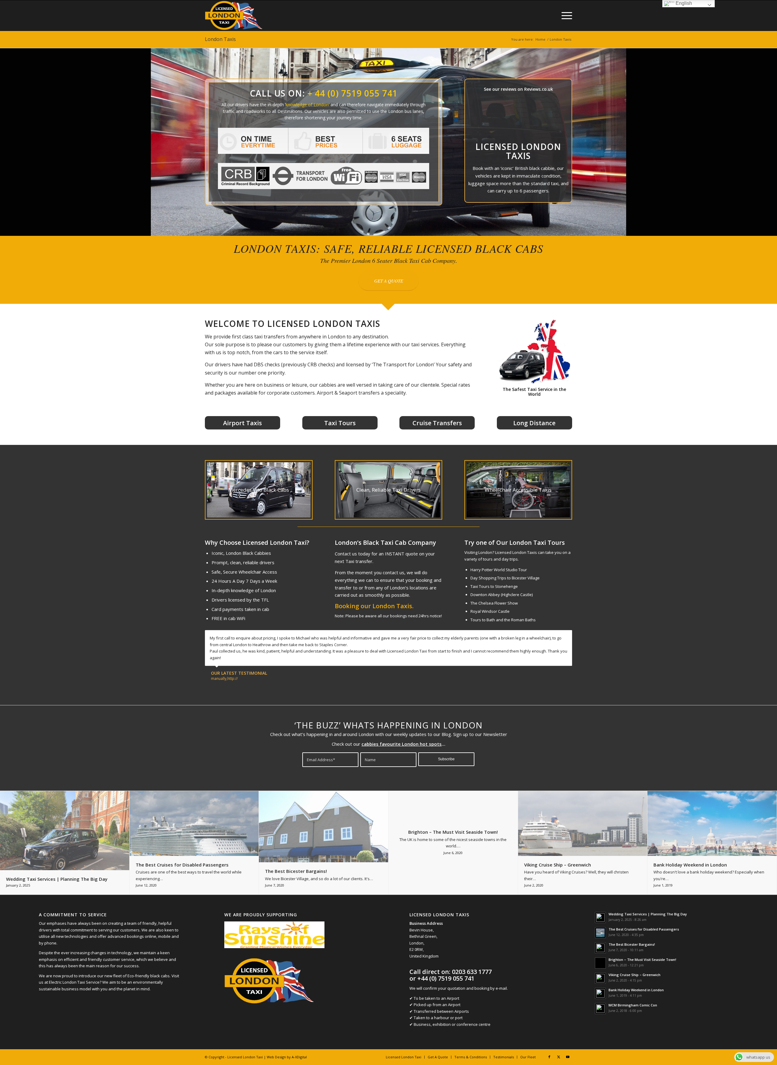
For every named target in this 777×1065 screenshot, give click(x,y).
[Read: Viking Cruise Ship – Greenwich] (600, 978)
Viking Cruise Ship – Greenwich (634, 974)
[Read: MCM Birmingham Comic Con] (600, 1008)
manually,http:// (224, 678)
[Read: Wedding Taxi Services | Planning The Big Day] (600, 917)
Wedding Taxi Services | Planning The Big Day (648, 914)
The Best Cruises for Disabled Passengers (644, 929)
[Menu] (565, 15)
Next (566, 636)
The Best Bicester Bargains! (632, 944)
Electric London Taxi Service (74, 982)
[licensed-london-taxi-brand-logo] (234, 15)
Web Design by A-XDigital (287, 1057)
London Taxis (220, 39)
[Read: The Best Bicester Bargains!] (600, 947)
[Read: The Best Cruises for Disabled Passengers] (600, 932)
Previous (552, 636)
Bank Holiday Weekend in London (636, 990)
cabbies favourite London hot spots (401, 744)
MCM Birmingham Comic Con (633, 1005)
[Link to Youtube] (567, 1056)
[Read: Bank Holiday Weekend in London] (600, 993)
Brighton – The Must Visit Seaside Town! (642, 959)
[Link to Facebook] (549, 1056)
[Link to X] (558, 1056)
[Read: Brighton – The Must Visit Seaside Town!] (600, 963)
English (683, 3)
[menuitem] (565, 15)
